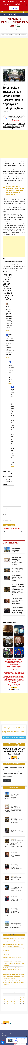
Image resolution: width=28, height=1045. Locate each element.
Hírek (4, 84)
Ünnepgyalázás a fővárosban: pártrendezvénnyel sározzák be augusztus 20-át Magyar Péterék (14, 912)
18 (7, 1003)
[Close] (26, 5)
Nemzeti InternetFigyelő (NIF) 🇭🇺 (14, 22)
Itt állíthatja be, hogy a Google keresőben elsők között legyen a (15, 118)
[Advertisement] (14, 52)
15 (20, 1001)
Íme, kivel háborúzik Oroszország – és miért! (12, 972)
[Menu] (2, 12)
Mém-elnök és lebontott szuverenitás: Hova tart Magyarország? (17, 821)
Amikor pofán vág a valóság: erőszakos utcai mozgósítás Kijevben (17, 831)
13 (14, 1001)
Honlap (4, 514)
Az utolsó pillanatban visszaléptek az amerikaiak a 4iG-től (16, 889)
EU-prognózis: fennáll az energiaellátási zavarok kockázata (13, 732)
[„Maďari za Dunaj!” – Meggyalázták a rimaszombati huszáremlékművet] (7, 794)
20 (14, 1003)
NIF (11, 793)
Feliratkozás (7, 780)
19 (11, 1003)
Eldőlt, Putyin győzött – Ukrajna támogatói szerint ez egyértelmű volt (13, 728)
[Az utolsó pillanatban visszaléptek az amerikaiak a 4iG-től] (7, 887)
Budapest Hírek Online (14, 935)
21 (17, 1003)
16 (23, 1001)
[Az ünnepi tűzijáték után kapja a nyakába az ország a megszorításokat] (7, 854)
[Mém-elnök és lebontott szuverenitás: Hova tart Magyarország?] (7, 819)
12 (11, 1001)
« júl (3, 1008)
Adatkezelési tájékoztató (5, 1034)
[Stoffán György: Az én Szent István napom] (7, 877)
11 (7, 1001)
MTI (7, 84)
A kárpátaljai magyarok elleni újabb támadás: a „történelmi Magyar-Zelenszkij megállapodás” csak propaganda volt (13, 963)
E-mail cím (5, 508)
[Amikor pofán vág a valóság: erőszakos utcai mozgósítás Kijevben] (7, 830)
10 (4, 1001)
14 (17, 1001)
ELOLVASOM (14, 8)
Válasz (7, 330)
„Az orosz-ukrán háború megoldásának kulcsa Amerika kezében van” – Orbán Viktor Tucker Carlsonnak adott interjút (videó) (15, 190)
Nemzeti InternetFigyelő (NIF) (14, 1040)
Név (4, 503)
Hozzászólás (6, 484)
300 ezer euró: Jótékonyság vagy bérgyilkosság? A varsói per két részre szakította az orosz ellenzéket (13, 809)
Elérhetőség (13, 1033)
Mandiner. (5, 167)
